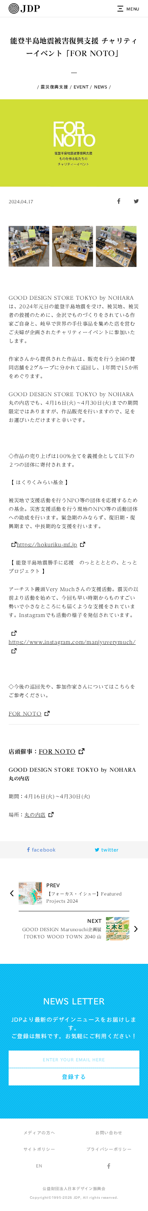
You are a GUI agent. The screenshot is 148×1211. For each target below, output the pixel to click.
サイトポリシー (39, 1149)
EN (39, 1166)
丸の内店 (35, 814)
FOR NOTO (25, 713)
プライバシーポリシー (109, 1149)
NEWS (100, 87)
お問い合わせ (108, 1132)
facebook (42, 849)
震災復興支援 (54, 87)
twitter (109, 849)
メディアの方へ (39, 1132)
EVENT (81, 87)
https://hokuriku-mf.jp (47, 544)
